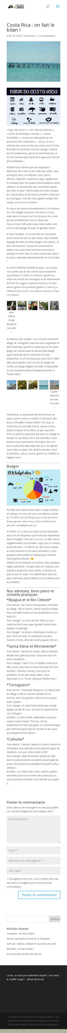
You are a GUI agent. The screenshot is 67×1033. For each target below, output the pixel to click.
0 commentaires (46, 35)
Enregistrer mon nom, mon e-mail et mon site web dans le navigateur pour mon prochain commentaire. (32, 882)
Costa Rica (29, 35)
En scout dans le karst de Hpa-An (24, 953)
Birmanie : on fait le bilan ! (20, 948)
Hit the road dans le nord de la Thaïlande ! (29, 938)
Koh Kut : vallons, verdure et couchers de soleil (31, 943)
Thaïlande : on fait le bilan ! (21, 933)
